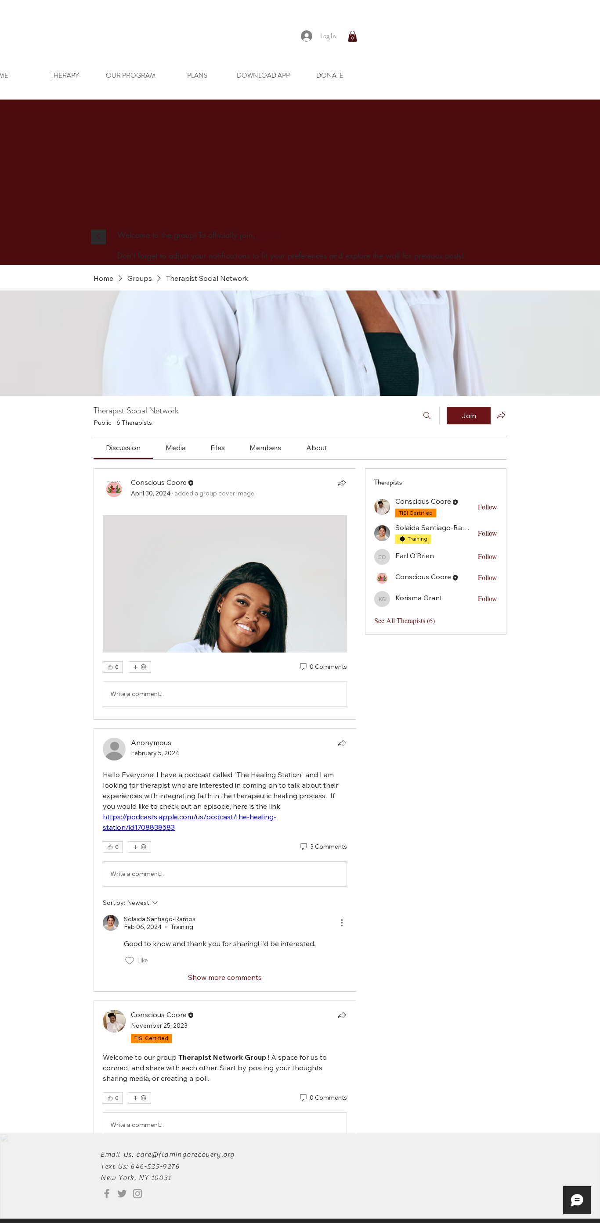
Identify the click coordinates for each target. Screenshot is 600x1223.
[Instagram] (137, 1193)
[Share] (341, 482)
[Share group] (501, 415)
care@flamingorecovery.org (185, 1154)
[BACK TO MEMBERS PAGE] (98, 237)
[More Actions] (341, 923)
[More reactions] (139, 667)
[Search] (427, 415)
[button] (352, 36)
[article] (225, 594)
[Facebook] (107, 1193)
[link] (123, 447)
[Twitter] (122, 1193)
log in (268, 235)
